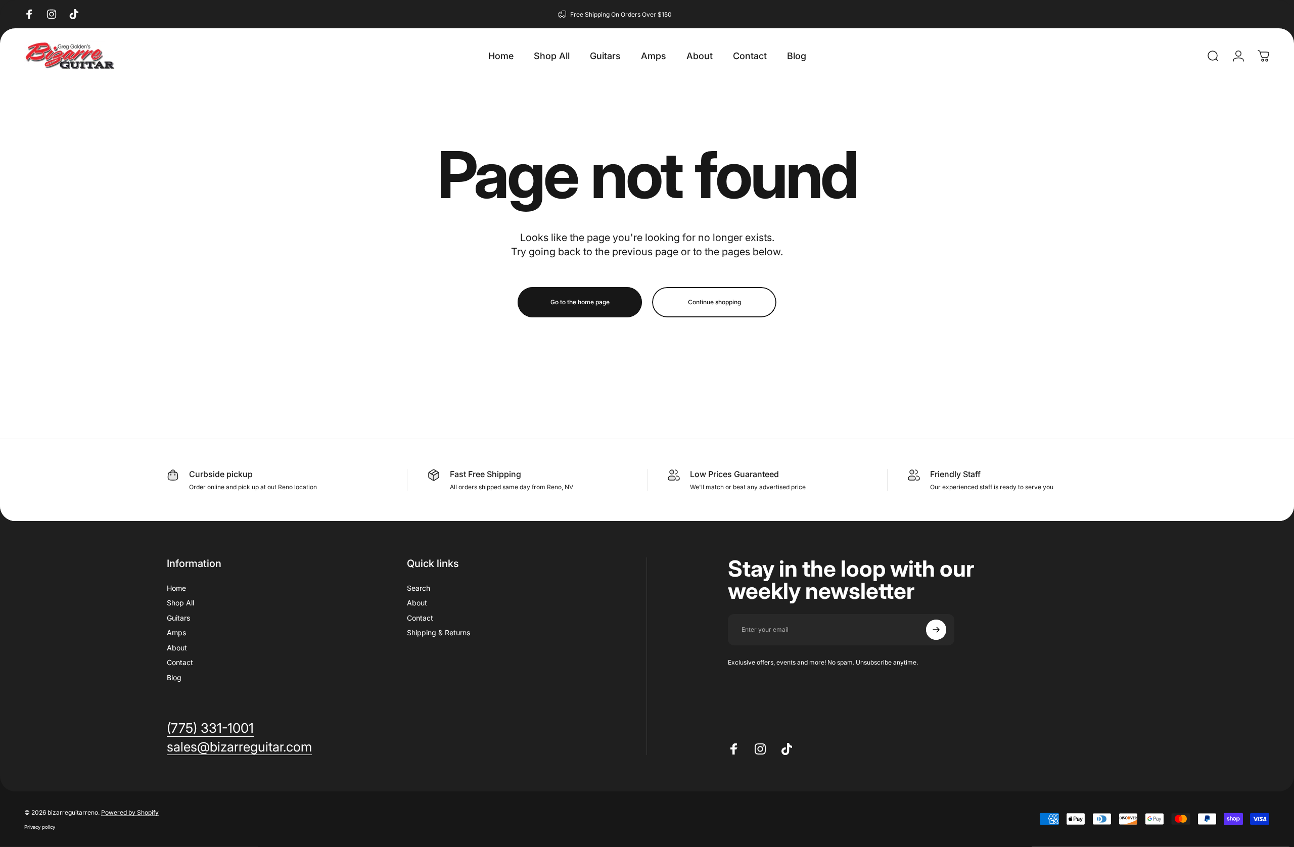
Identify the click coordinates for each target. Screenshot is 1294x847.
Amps (176, 632)
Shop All (180, 602)
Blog (174, 677)
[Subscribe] (936, 630)
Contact (180, 662)
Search (418, 588)
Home (176, 588)
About (177, 647)
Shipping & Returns (438, 632)
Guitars (178, 618)
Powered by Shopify (130, 812)
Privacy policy (39, 827)
